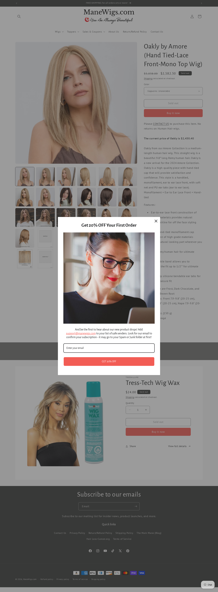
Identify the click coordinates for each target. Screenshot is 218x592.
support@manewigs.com (81, 333)
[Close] (156, 221)
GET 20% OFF (109, 361)
